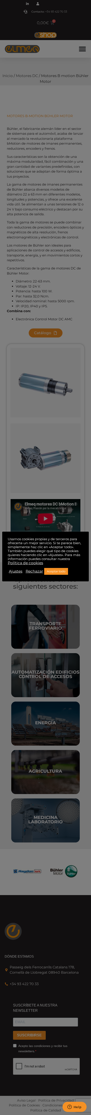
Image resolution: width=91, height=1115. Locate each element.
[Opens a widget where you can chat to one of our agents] (74, 1107)
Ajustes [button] (15, 571)
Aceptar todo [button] (56, 571)
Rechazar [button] (34, 571)
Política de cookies (25, 563)
